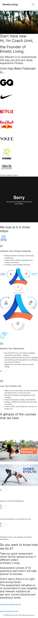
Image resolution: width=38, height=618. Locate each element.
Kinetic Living (10, 4)
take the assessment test (9, 611)
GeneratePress (29, 615)
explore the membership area (10, 604)
